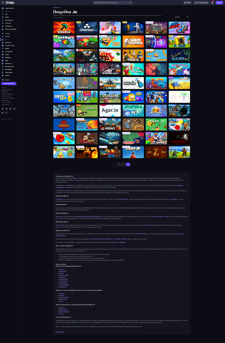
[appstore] (10, 108)
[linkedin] (2, 112)
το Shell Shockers (89, 208)
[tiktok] (2, 108)
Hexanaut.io (63, 283)
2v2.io (61, 301)
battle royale (157, 217)
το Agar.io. (74, 178)
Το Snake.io (59, 199)
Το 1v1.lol (59, 217)
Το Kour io (122, 208)
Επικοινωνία (10, 84)
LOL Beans (117, 239)
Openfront (62, 271)
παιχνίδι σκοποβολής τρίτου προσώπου (88, 217)
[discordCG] (14, 108)
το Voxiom (176, 234)
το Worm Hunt (123, 199)
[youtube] (6, 108)
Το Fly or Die (60, 225)
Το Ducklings (146, 225)
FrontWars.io (63, 281)
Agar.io (61, 314)
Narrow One (126, 239)
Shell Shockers (64, 312)
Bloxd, (104, 239)
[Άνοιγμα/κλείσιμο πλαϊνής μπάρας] (3, 3)
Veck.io (61, 273)
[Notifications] (212, 2)
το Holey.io (69, 187)
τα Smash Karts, (96, 239)
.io (60, 7)
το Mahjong (121, 242)
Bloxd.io (62, 269)
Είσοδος (219, 3)
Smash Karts (63, 279)
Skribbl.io (110, 239)
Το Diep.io (166, 217)
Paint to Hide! (63, 275)
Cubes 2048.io (64, 285)
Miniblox (62, 277)
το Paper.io (174, 199)
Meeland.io (63, 287)
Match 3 (114, 242)
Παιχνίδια (55, 7)
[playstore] (6, 112)
